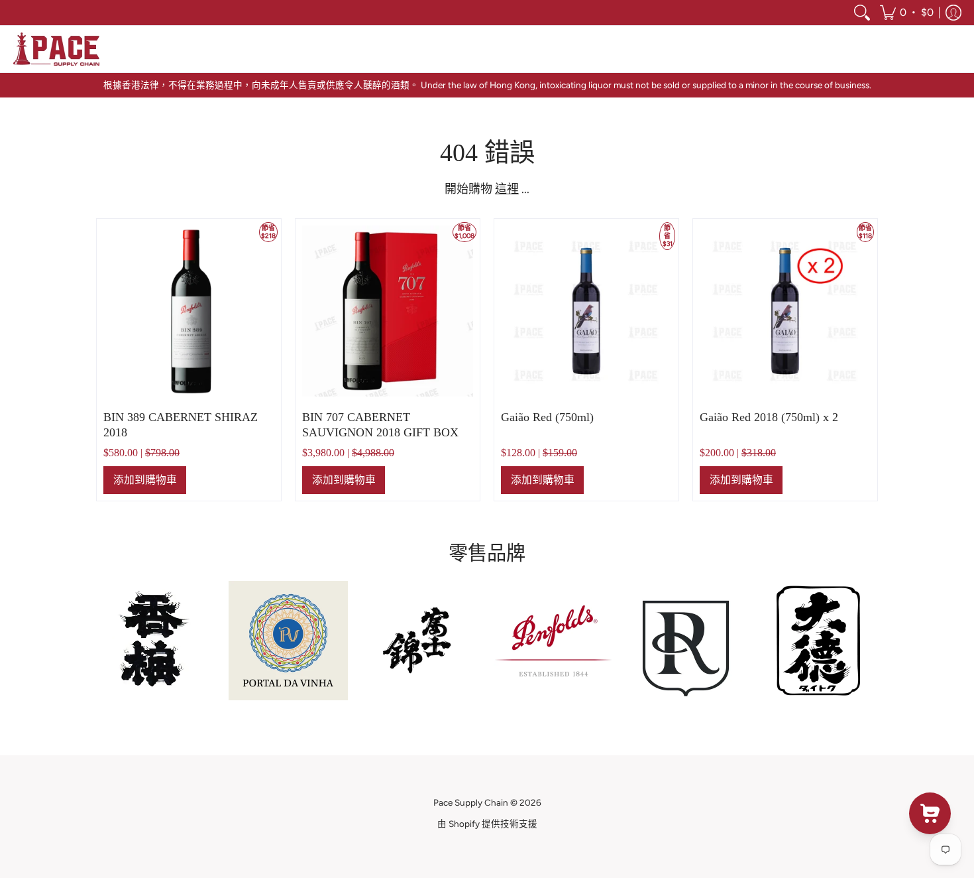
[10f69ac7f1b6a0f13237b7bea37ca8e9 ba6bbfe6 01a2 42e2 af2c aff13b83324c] (420, 640)
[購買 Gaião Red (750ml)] (586, 311)
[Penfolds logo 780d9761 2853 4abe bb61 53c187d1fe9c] (553, 640)
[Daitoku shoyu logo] (818, 640)
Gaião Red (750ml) (547, 417)
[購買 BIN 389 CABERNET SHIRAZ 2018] (188, 311)
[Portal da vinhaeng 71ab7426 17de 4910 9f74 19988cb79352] (288, 640)
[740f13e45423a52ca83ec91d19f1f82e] (155, 640)
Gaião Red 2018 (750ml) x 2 (769, 417)
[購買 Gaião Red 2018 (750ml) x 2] (785, 311)
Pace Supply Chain (470, 802)
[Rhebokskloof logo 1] (685, 640)
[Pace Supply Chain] (56, 49)
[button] (907, 12)
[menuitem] (862, 12)
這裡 (507, 189)
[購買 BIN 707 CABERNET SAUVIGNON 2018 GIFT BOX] (387, 311)
